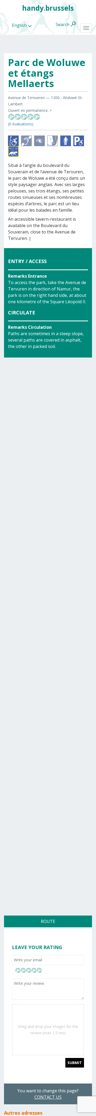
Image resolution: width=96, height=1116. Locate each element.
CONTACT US (48, 1097)
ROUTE (48, 921)
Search (62, 24)
